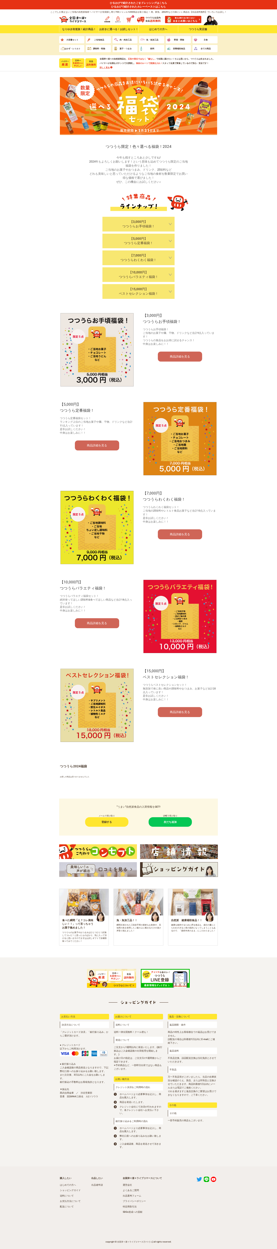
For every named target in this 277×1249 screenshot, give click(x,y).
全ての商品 (206, 48)
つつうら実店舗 (198, 29)
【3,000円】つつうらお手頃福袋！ (138, 224)
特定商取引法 (130, 1206)
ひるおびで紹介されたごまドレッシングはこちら (138, 2)
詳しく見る (105, 67)
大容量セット (72, 40)
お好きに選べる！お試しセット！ (118, 29)
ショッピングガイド (70, 1190)
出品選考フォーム (132, 1195)
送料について (67, 1195)
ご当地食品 (99, 40)
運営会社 (127, 1185)
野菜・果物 (179, 40)
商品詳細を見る (180, 356)
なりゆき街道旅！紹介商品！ (79, 29)
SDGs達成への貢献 (132, 1212)
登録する (107, 821)
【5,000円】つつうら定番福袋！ (138, 241)
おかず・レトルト (72, 48)
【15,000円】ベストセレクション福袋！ (138, 291)
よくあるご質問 (131, 1190)
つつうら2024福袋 (73, 766)
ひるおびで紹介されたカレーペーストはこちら (138, 6)
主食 (206, 40)
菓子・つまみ (126, 48)
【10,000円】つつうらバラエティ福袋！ (138, 275)
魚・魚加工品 (152, 40)
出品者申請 (97, 1185)
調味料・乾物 (99, 48)
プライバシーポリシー (134, 1201)
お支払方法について (70, 1201)
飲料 (152, 48)
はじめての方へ (158, 29)
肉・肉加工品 (126, 40)
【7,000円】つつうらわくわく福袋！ (138, 258)
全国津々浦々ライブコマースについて (142, 1178)
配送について (67, 1206)
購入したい (65, 1178)
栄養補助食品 (179, 48)
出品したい (97, 1178)
